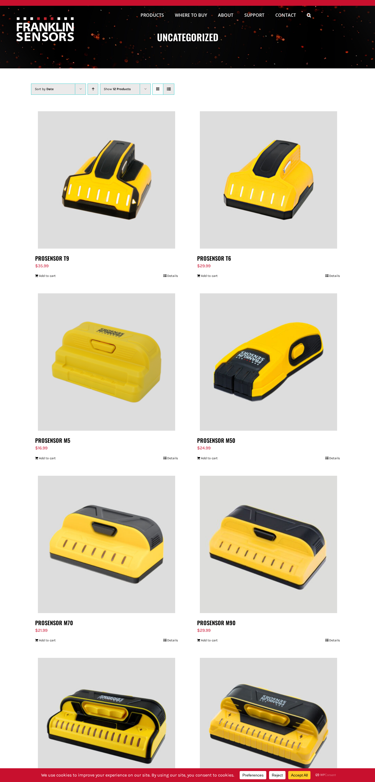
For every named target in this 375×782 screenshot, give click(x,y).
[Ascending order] (93, 89)
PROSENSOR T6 (214, 258)
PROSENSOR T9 (52, 258)
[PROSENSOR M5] (106, 362)
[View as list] (168, 89)
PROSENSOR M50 (216, 440)
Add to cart (47, 276)
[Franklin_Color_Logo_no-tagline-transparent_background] (45, 19)
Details (172, 276)
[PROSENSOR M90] (268, 544)
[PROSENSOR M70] (106, 544)
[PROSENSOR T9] (106, 180)
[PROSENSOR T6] (268, 180)
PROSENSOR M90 (216, 623)
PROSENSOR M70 (54, 623)
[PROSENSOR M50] (268, 362)
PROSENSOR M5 (52, 440)
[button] (309, 16)
